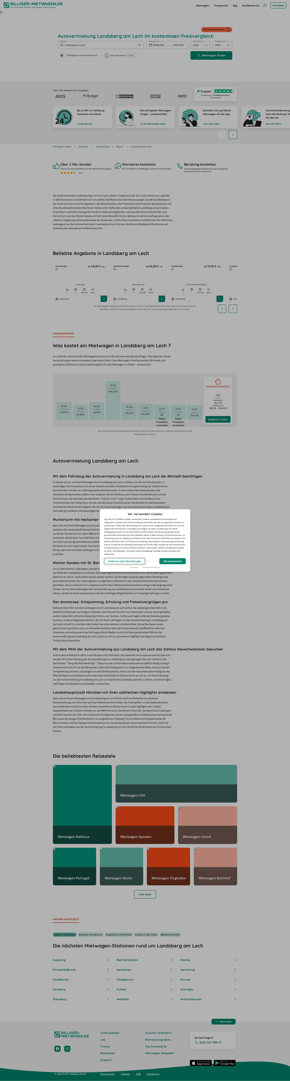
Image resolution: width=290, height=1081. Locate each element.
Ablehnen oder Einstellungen (124, 561)
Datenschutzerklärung (151, 567)
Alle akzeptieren (172, 561)
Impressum (134, 567)
